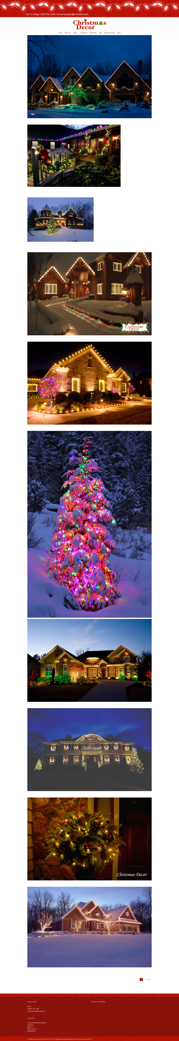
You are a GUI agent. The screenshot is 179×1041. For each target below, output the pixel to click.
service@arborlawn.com (38, 1011)
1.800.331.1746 (33, 1009)
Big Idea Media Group (86, 1039)
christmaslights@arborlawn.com (72, 14)
